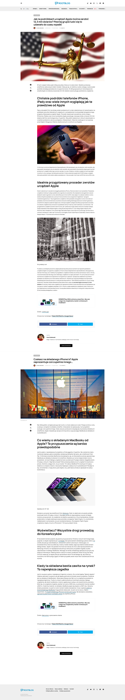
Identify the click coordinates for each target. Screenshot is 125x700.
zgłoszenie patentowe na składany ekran (49, 594)
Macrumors (45, 615)
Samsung (65, 513)
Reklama (66, 688)
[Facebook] (103, 3)
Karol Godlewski (51, 337)
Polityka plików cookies (52, 691)
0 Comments (62, 28)
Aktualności (36, 15)
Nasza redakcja (58, 688)
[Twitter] (97, 3)
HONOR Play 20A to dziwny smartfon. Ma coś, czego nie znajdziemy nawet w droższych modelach (74, 301)
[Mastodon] (100, 3)
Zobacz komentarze (66, 345)
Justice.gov (45, 312)
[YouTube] (91, 3)
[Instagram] (94, 3)
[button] (21, 3)
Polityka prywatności (64, 691)
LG (94, 541)
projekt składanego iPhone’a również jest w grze (61, 592)
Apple (57, 269)
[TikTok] (88, 3)
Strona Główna (49, 688)
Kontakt (72, 688)
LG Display (61, 541)
